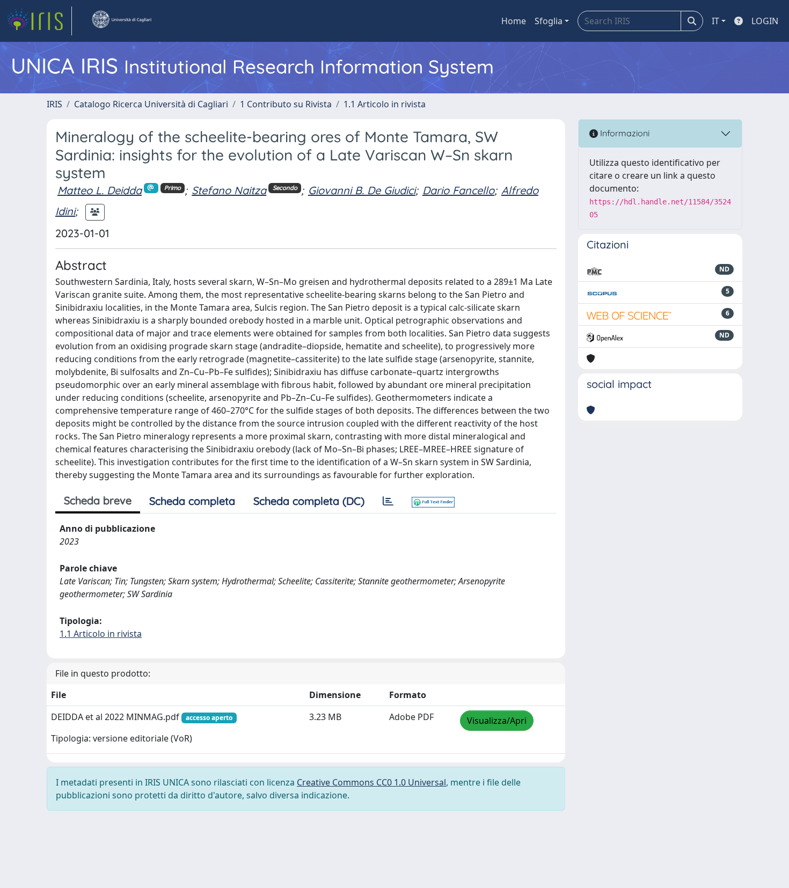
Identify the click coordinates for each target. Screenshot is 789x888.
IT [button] (715, 21)
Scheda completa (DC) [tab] (308, 501)
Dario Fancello (458, 190)
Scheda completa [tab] (192, 501)
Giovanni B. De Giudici (361, 190)
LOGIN (764, 21)
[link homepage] (39, 20)
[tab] (388, 501)
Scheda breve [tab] (98, 500)
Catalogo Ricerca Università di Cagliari (151, 104)
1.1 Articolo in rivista (385, 104)
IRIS (54, 104)
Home (513, 21)
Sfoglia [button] (548, 21)
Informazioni (623, 133)
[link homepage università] (121, 20)
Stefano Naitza (229, 190)
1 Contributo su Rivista (286, 104)
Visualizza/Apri (497, 720)
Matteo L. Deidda (99, 190)
